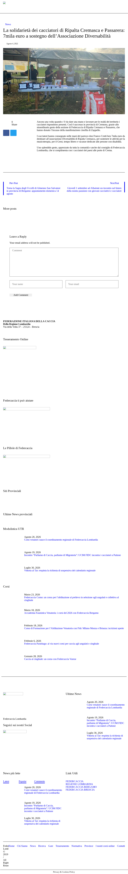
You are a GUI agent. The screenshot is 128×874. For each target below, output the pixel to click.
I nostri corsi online (105, 846)
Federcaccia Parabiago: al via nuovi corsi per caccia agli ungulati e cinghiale (61, 643)
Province (88, 846)
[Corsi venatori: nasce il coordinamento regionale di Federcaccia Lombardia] (12, 541)
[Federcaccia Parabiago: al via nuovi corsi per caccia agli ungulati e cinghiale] (12, 645)
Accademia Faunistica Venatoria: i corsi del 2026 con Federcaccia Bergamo (61, 613)
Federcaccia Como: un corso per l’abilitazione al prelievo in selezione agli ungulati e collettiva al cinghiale (71, 598)
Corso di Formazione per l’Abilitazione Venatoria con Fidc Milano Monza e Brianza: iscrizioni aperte (74, 628)
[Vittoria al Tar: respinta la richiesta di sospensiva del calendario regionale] (12, 572)
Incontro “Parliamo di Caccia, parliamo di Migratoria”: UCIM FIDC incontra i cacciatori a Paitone (72, 555)
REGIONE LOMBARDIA (79, 784)
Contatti (121, 846)
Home (11, 846)
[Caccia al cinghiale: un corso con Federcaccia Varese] (12, 661)
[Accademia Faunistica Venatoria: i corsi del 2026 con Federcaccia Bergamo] (12, 614)
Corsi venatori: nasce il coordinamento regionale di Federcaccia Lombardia (61, 539)
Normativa (76, 846)
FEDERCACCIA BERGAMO (81, 787)
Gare (50, 846)
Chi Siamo (22, 846)
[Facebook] (6, 133)
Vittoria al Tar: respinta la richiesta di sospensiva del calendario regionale (60, 570)
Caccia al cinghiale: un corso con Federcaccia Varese (50, 659)
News (8, 24)
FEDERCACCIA (75, 781)
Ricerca (42, 846)
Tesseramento (62, 846)
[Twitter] (13, 133)
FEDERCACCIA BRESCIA (80, 789)
